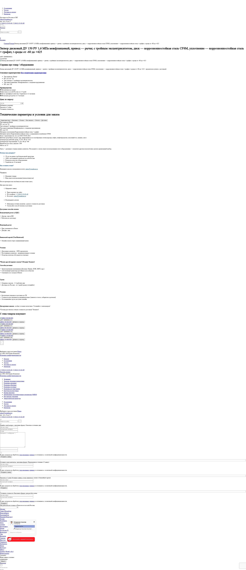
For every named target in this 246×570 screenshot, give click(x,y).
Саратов (2, 538)
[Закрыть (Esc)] (1, 567)
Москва (2, 509)
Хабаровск (3, 544)
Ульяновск (3, 542)
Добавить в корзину (18, 322)
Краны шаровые (9, 393)
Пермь (2, 528)
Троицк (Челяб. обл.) (7, 551)
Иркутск (3, 540)
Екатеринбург (4, 515)
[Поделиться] (2, 567)
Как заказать (29, 120)
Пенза (19, 351)
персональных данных (27, 455)
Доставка (44, 120)
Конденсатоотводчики (11, 391)
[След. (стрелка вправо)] (2, 569)
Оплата (37, 120)
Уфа (1, 534)
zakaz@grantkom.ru (6, 19)
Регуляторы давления (11, 396)
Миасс (2, 549)
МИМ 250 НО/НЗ (6, 339)
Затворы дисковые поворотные (14, 381)
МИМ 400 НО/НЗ (6, 328)
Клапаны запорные (10, 383)
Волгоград (3, 532)
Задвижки (7, 379)
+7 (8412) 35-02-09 (18, 23)
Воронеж (3, 536)
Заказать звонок (5, 372)
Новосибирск (4, 513)
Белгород (3, 548)
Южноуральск (4, 553)
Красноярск (4, 526)
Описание (15, 120)
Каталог (6, 359)
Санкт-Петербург (5, 511)
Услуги (6, 10)
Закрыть (3, 561)
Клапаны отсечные (10, 387)
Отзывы (22, 120)
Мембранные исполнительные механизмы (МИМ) (20, 394)
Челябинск (3, 521)
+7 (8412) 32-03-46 (6, 23)
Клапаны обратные (10, 385)
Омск (2, 523)
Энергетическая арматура (12, 398)
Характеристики (5, 120)
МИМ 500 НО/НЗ (6, 322)
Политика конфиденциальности (10, 355)
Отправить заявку (6, 457)
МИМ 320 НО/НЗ (6, 334)
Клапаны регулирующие (12, 389)
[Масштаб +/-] (6, 567)
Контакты (7, 14)
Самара (2, 524)
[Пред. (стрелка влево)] (1, 569)
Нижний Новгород (6, 517)
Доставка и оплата (10, 12)
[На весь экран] (4, 567)
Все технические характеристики (33, 73)
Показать (3, 563)
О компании (8, 8)
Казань (2, 519)
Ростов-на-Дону (5, 530)
